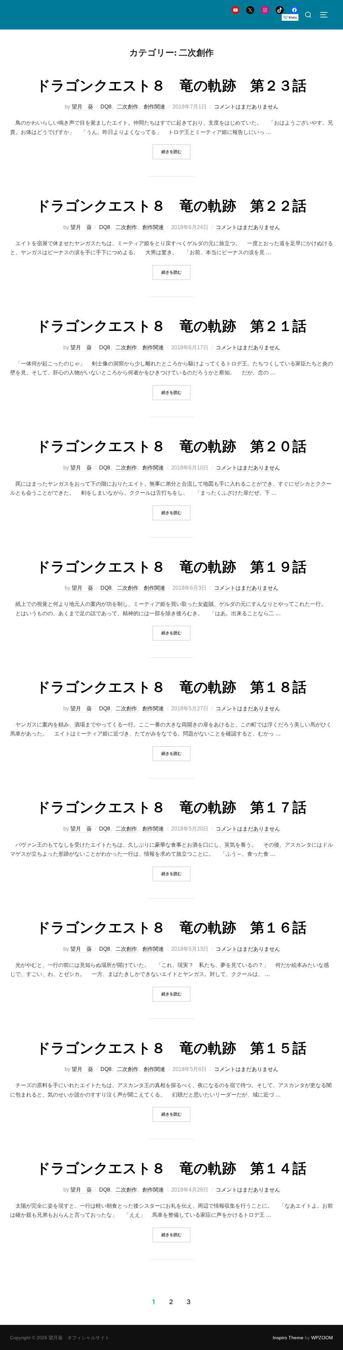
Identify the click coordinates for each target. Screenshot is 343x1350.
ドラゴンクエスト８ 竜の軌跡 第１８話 (171, 687)
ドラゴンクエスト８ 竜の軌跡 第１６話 (171, 928)
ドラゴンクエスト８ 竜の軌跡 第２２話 (171, 206)
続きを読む (176, 151)
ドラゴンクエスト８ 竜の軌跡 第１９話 (171, 567)
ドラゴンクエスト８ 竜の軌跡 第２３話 (171, 86)
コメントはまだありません (246, 107)
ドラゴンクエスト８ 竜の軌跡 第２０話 (171, 446)
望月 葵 (82, 107)
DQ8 (106, 107)
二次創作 (127, 107)
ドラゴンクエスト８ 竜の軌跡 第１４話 (171, 1168)
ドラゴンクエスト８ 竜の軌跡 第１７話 (171, 807)
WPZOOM (322, 1337)
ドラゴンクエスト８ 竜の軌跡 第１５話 (171, 1048)
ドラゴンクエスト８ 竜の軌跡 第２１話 (171, 326)
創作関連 (154, 107)
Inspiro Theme (288, 1337)
